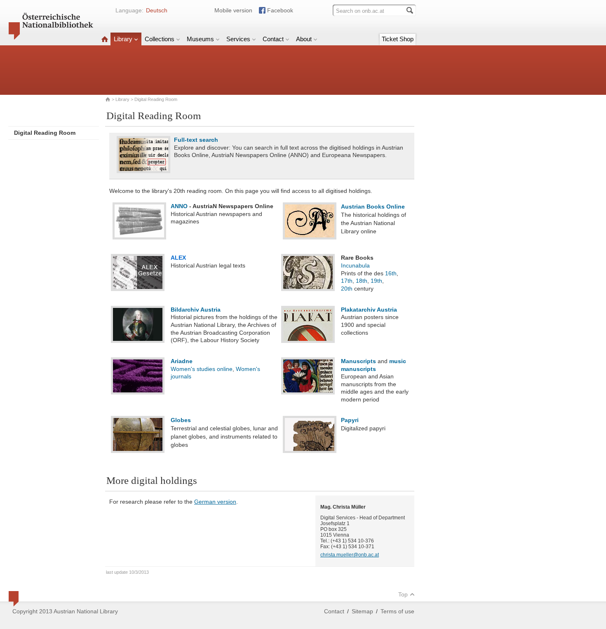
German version (215, 501)
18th (361, 280)
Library (123, 38)
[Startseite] (104, 39)
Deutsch (156, 10)
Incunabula (355, 265)
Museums (200, 38)
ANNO (179, 206)
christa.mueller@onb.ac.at (349, 555)
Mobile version (233, 10)
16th (391, 273)
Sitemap (362, 611)
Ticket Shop (397, 38)
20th (346, 288)
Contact (273, 38)
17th (346, 280)
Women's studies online (202, 369)
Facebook (280, 10)
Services (238, 38)
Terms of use (397, 611)
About (304, 38)
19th (376, 280)
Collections (159, 38)
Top (403, 594)
